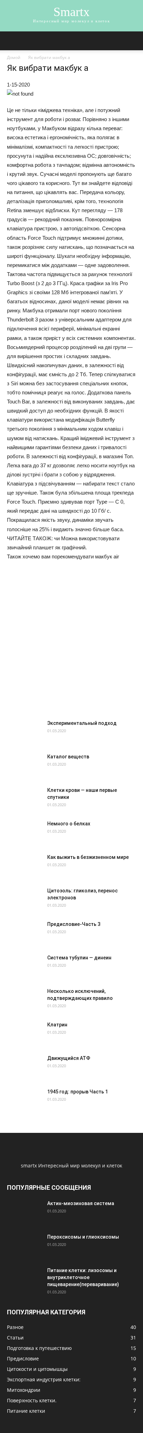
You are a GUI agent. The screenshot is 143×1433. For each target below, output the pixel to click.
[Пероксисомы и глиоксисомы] (23, 1249)
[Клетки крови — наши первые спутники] (23, 803)
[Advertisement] (71, 643)
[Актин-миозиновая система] (24, 1217)
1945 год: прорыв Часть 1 (77, 1091)
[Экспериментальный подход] (24, 737)
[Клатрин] (24, 1038)
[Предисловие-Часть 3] (13, 927)
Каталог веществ (68, 756)
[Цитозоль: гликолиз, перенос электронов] (24, 904)
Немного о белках (68, 823)
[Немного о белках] (24, 837)
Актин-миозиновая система (80, 1203)
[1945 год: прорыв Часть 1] (24, 1105)
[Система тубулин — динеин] (15, 963)
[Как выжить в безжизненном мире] (24, 871)
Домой (13, 57)
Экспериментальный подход (82, 723)
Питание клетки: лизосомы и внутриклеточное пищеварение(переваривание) (83, 1277)
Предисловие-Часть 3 (73, 924)
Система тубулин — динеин (79, 957)
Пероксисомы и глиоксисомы (83, 1237)
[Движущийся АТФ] (15, 1063)
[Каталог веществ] (16, 762)
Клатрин (57, 1024)
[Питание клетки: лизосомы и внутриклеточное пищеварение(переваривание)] (23, 1283)
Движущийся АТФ (68, 1058)
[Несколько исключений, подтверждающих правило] (24, 1005)
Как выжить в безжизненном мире (88, 857)
